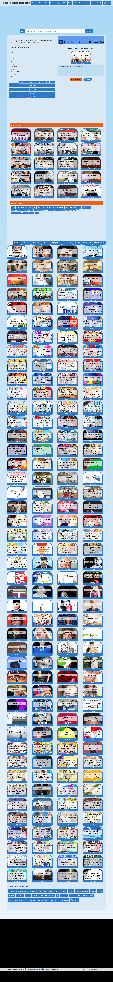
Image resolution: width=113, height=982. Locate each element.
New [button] (47, 243)
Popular (59, 3)
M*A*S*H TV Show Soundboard (20, 47)
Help (88, 3)
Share (33, 93)
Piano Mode (33, 97)
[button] (83, 969)
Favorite (33, 89)
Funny (41, 3)
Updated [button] (57, 243)
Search (35, 3)
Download (14, 82)
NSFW (87, 243)
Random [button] (69, 243)
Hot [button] (78, 243)
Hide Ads (100, 3)
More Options (33, 85)
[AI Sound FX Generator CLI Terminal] (24, 969)
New (76, 3)
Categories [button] (100, 243)
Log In (106, 2)
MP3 (24, 82)
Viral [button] (18, 243)
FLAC (42, 82)
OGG (52, 82)
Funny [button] (27, 243)
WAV (33, 82)
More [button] (93, 3)
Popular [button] (37, 243)
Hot (47, 3)
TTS (71, 3)
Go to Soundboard (76, 79)
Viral (53, 3)
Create (82, 3)
